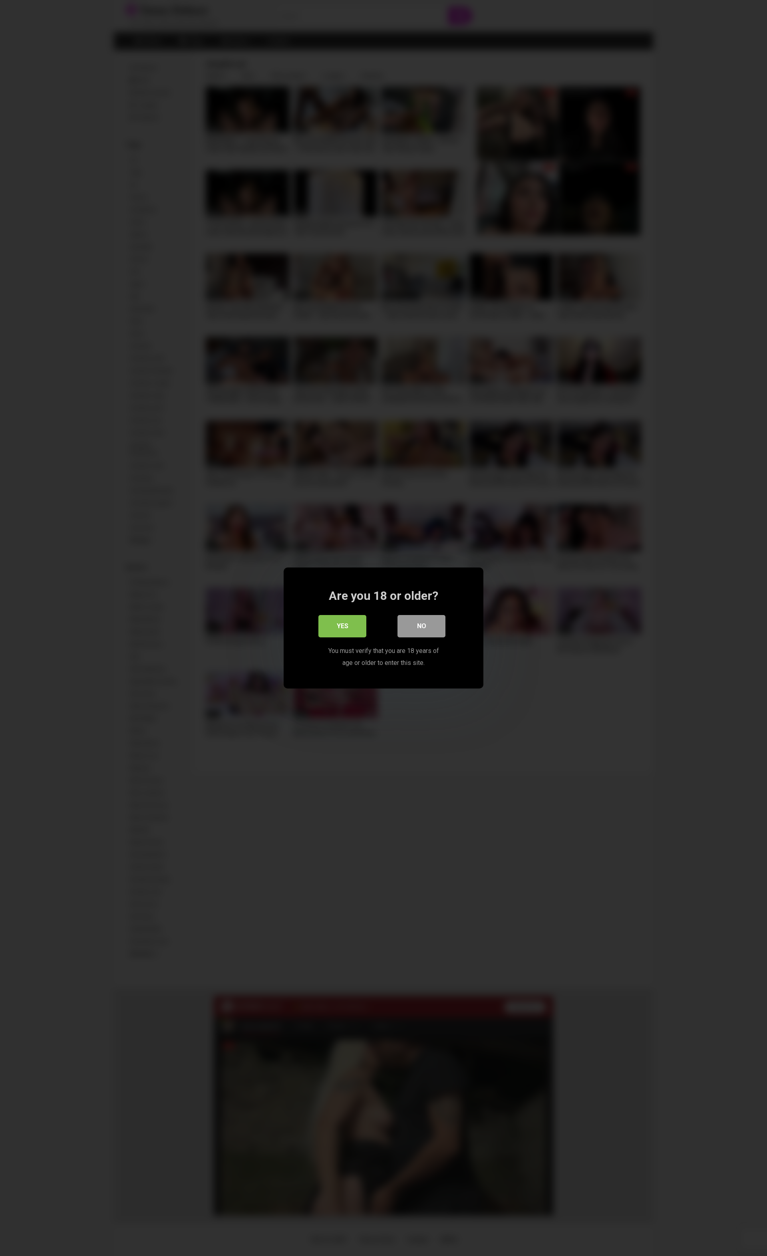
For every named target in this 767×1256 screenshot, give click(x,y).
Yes (342, 626)
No (421, 626)
